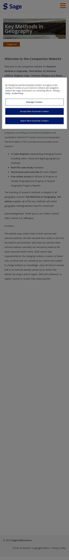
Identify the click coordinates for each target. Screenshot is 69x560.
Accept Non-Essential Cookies (34, 111)
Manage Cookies (34, 102)
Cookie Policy (17, 93)
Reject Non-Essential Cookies (35, 120)
